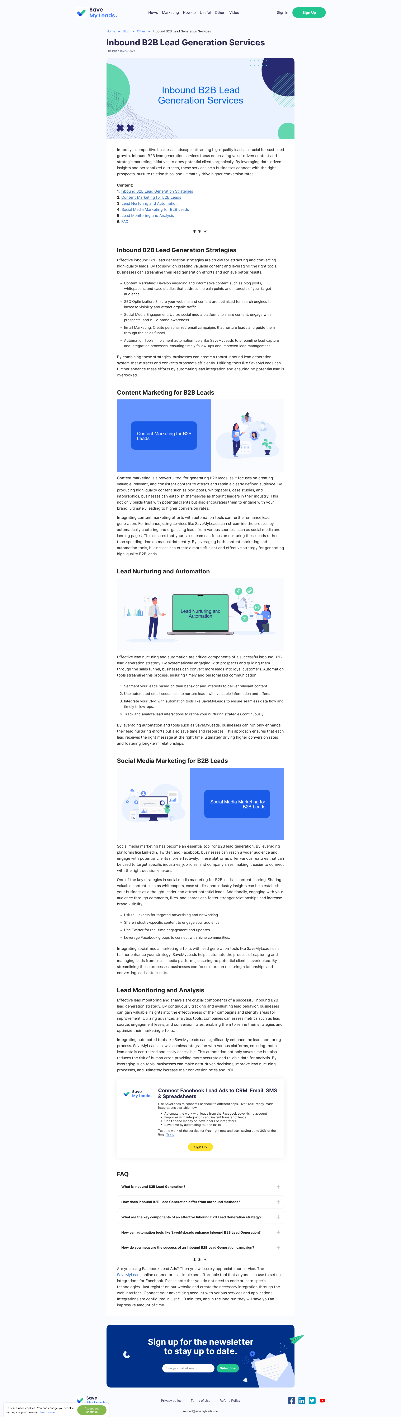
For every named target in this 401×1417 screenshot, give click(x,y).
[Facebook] (291, 1400)
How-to (189, 12)
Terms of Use (201, 1400)
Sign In (282, 12)
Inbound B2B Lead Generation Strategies (157, 191)
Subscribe (228, 1368)
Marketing (170, 12)
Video (234, 12)
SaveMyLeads (129, 1274)
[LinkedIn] (301, 1400)
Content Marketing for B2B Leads (151, 197)
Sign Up (309, 12)
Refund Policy (230, 1400)
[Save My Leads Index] (94, 1400)
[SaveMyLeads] (98, 12)
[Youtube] (322, 1400)
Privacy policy (171, 1400)
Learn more (47, 1412)
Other (219, 12)
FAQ (124, 221)
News (153, 12)
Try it (170, 1134)
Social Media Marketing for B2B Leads (155, 209)
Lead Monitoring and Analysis (148, 215)
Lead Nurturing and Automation (150, 203)
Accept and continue (92, 1410)
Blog (126, 31)
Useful (205, 12)
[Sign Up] (136, 1097)
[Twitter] (312, 1400)
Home (111, 31)
